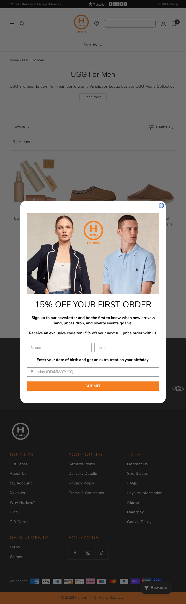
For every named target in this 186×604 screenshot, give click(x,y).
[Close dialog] (161, 205)
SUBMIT (93, 386)
